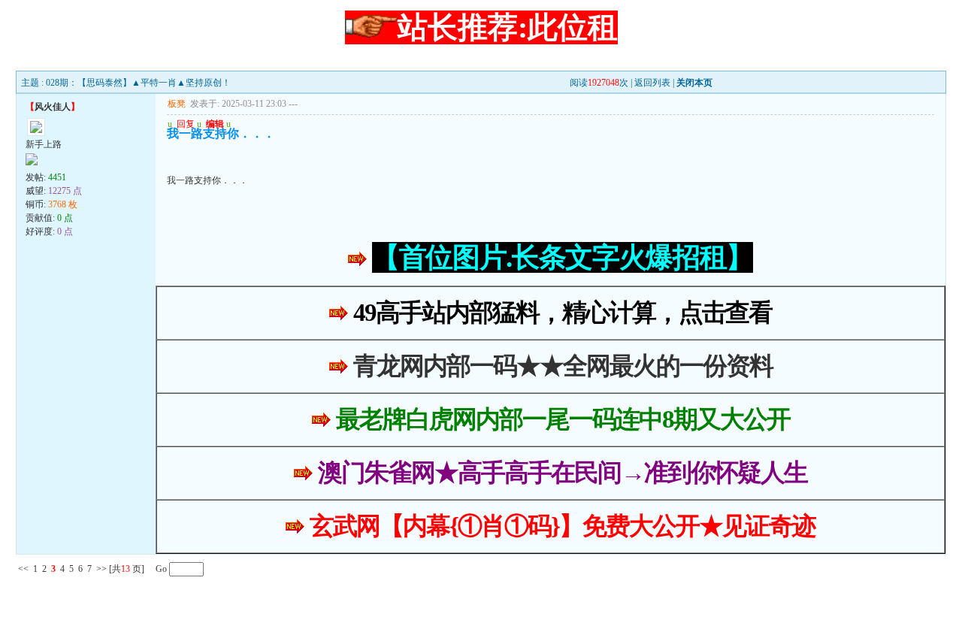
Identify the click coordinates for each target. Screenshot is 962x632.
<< (23, 569)
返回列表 (652, 82)
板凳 (177, 103)
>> (101, 569)
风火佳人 (53, 106)
